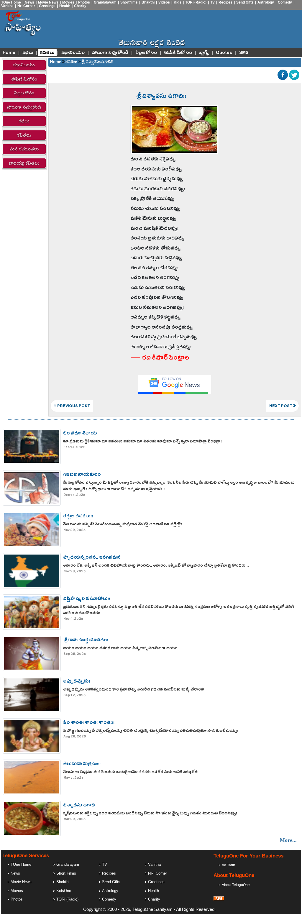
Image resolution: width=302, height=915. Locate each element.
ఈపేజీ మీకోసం (178, 52)
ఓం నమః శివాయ (80, 433)
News (29, 2)
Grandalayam (105, 2)
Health (64, 6)
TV (212, 2)
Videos (164, 2)
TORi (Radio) (195, 2)
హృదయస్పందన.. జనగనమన (92, 558)
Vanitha (7, 6)
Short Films (66, 873)
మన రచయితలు (24, 148)
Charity (80, 6)
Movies (68, 2)
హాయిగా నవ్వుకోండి (110, 52)
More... (288, 840)
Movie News (48, 2)
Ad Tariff (228, 865)
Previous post (73, 406)
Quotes (224, 52)
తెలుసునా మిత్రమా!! (82, 764)
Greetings (47, 6)
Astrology (265, 2)
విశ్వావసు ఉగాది (79, 805)
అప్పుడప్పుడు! (76, 682)
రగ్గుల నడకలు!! (78, 516)
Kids (177, 2)
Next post (281, 406)
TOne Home (11, 2)
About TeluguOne (236, 885)
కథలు (27, 52)
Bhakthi (148, 2)
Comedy (285, 2)
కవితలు (47, 52)
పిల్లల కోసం (146, 52)
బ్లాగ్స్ (204, 52)
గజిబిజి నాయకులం (82, 475)
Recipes (225, 2)
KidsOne (63, 890)
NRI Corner (157, 873)
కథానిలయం (73, 52)
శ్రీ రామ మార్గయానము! (85, 640)
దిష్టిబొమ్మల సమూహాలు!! (86, 599)
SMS (244, 52)
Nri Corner (26, 6)
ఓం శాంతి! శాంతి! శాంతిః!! (88, 723)
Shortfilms (129, 2)
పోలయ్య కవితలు (24, 162)
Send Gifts (245, 2)
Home (9, 52)
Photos (84, 2)
